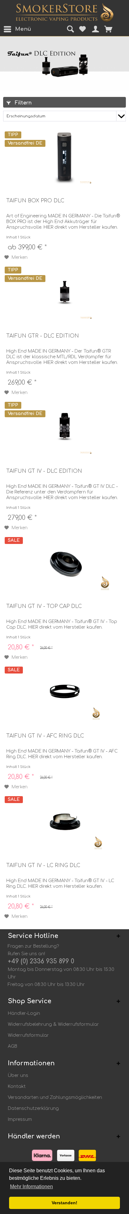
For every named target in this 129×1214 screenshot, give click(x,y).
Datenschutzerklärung (33, 1108)
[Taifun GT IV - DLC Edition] (64, 427)
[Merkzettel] (81, 29)
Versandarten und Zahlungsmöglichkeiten (55, 1097)
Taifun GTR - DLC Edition (42, 336)
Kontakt (17, 1086)
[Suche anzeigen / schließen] (69, 29)
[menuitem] (9, 29)
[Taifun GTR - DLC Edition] (64, 292)
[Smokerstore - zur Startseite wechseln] (64, 12)
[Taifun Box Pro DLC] (64, 157)
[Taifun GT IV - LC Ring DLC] (64, 821)
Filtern (22, 103)
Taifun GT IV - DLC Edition (44, 471)
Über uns (18, 1075)
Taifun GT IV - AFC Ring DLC (45, 736)
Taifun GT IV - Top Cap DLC (44, 606)
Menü (16, 29)
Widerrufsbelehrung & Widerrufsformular (53, 1024)
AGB (12, 1046)
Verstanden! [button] (64, 1202)
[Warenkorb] (112, 29)
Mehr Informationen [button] (31, 1186)
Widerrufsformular (28, 1035)
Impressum (20, 1119)
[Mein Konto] (93, 29)
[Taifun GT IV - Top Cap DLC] (64, 562)
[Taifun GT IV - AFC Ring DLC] (64, 692)
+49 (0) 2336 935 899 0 (41, 961)
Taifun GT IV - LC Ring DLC (43, 865)
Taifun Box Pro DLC (35, 201)
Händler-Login (24, 1013)
